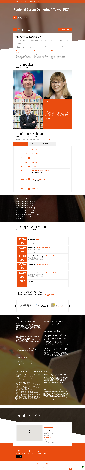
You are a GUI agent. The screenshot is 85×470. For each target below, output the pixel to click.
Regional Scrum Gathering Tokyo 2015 (25, 211)
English (51, 295)
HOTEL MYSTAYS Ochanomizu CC (49, 434)
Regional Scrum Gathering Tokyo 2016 (25, 209)
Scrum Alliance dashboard (26, 338)
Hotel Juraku (46, 432)
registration (28, 1)
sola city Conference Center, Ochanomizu (24, 30)
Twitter (23, 350)
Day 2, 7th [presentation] (31, 144)
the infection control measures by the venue (56, 382)
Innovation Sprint (20, 218)
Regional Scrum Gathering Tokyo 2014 (25, 212)
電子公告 (42, 465)
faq (36, 1)
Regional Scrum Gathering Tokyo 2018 (25, 205)
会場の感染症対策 (21, 382)
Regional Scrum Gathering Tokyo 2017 (25, 207)
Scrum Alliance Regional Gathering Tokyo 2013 (27, 214)
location (40, 1)
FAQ (19, 234)
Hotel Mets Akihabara (47, 437)
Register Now (65, 29)
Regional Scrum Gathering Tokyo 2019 (25, 203)
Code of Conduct (40, 463)
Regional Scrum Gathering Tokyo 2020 (25, 201)
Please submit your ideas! (45, 139)
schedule (23, 1)
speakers (18, 1)
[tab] (20, 144)
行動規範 (46, 463)
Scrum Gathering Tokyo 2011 (23, 216)
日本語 (47, 295)
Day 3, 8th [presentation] (45, 144)
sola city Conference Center (48, 427)
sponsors (33, 1)
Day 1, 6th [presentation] (17, 144)
